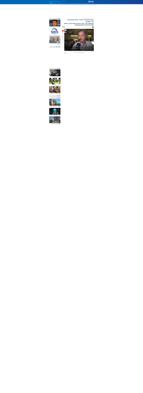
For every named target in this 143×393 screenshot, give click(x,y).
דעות (66, 3)
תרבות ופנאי (73, 4)
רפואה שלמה (80, 4)
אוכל (64, 3)
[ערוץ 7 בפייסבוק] (53, 3)
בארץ (82, 3)
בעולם (80, 3)
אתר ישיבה (65, 4)
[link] (54, 27)
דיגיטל (85, 4)
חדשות (93, 3)
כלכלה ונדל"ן (69, 3)
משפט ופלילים (73, 3)
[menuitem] (92, 3)
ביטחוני (88, 3)
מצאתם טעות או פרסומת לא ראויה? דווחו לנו (79, 52)
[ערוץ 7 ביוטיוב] (51, 3)
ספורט (70, 4)
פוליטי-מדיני (84, 3)
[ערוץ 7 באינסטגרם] (52, 3)
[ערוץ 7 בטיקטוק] (50, 3)
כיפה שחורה (88, 4)
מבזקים (90, 3)
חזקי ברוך (90, 27)
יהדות (63, 3)
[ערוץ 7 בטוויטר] (55, 3)
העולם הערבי (76, 4)
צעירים (83, 4)
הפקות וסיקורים (60, 3)
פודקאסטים (77, 3)
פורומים (68, 4)
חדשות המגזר (92, 4)
